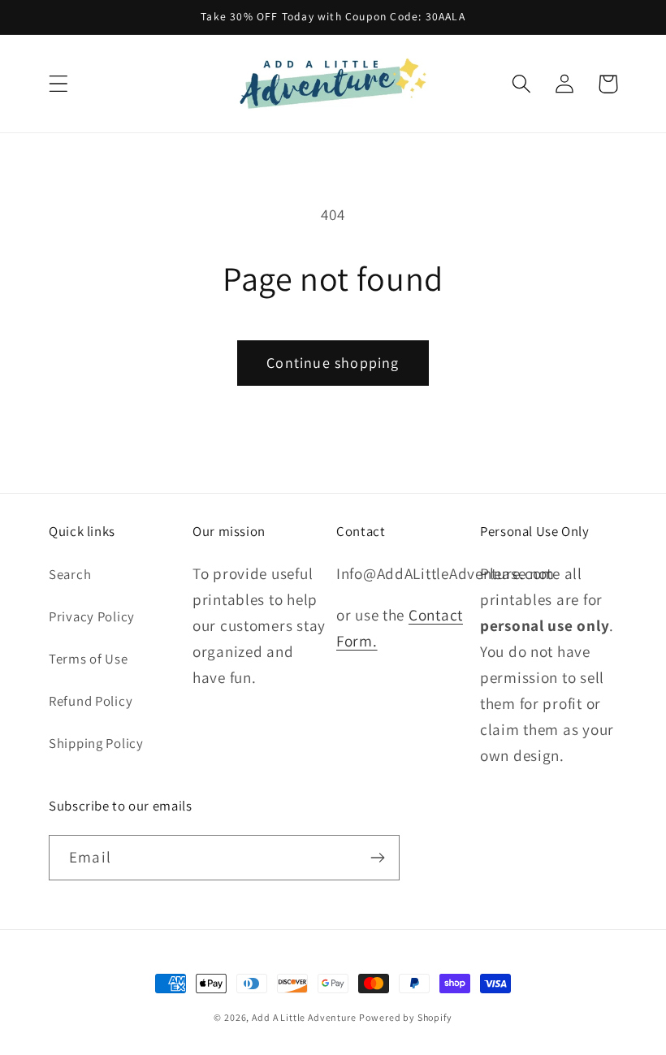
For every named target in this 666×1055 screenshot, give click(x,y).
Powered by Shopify (405, 1017)
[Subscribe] (377, 857)
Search (70, 574)
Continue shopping (332, 362)
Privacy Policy (92, 616)
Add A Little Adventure (304, 1017)
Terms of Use (88, 659)
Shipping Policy (96, 743)
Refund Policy (90, 701)
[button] (58, 84)
